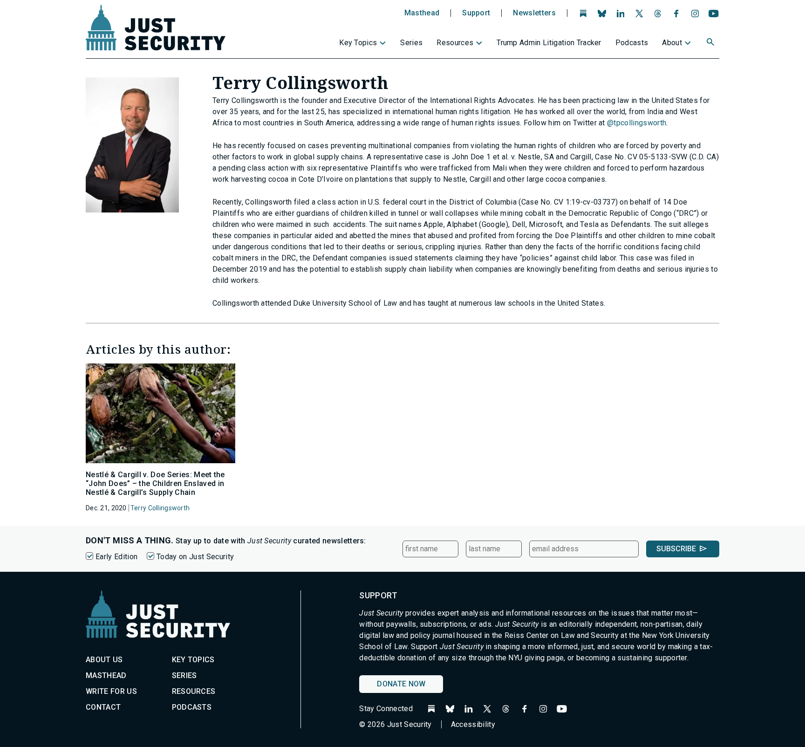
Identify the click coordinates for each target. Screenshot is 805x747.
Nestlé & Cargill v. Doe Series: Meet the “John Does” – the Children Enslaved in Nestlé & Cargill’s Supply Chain (155, 483)
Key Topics (358, 42)
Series (411, 42)
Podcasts (631, 42)
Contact (103, 707)
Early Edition (116, 556)
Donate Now (401, 683)
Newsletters (534, 13)
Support (476, 13)
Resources (455, 42)
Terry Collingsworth (160, 508)
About (672, 42)
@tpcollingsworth (636, 122)
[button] (711, 43)
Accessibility (473, 724)
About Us (104, 659)
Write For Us (111, 691)
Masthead (422, 13)
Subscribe (676, 548)
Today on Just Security (195, 556)
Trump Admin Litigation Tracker (549, 42)
